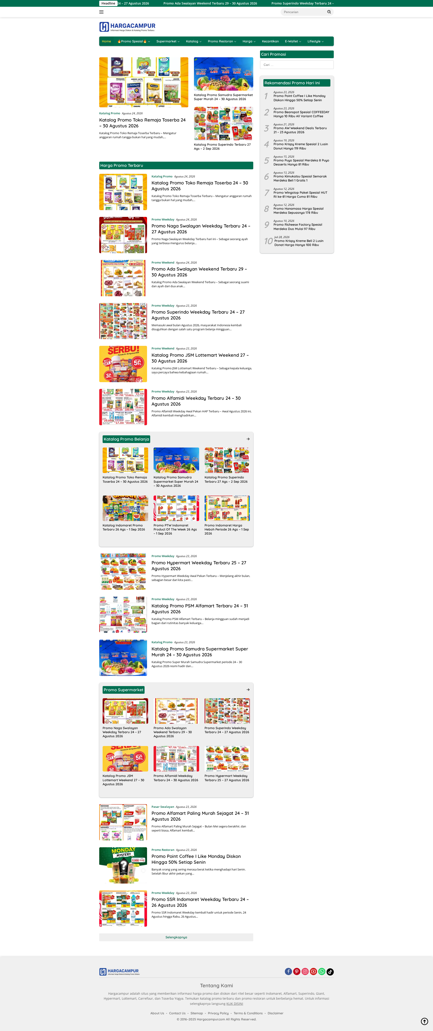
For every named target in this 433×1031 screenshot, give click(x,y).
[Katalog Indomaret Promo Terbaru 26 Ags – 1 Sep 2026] (125, 508)
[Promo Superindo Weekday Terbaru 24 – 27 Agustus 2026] (123, 321)
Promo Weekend (163, 262)
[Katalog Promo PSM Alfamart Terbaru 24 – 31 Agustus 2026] (123, 615)
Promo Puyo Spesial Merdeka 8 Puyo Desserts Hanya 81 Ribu (301, 162)
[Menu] (102, 12)
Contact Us (177, 1013)
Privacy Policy (218, 1013)
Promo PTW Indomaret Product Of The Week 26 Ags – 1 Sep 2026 (175, 529)
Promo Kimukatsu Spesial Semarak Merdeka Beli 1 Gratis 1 (300, 178)
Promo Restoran (220, 41)
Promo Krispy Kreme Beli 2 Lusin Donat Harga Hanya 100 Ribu (298, 243)
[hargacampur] (127, 26)
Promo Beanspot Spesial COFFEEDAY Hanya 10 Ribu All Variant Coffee (301, 114)
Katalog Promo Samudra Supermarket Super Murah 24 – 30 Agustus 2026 (223, 97)
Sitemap (197, 1013)
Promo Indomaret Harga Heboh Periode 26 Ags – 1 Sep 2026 (227, 529)
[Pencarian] (329, 11)
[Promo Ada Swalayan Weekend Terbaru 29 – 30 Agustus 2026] (123, 278)
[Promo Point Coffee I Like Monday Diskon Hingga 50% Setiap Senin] (123, 865)
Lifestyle (314, 41)
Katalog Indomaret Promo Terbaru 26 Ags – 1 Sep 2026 (124, 527)
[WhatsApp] (321, 972)
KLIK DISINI (234, 1003)
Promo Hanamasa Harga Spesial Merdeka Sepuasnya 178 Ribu (299, 211)
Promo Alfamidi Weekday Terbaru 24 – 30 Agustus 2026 (176, 778)
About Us (157, 1013)
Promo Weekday (163, 219)
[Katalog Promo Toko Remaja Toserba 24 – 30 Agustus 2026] (143, 82)
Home (106, 41)
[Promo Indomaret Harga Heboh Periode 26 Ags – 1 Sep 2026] (227, 508)
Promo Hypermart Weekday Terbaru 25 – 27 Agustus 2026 (227, 778)
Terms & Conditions (248, 1013)
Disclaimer (275, 1013)
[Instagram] (305, 972)
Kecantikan (270, 41)
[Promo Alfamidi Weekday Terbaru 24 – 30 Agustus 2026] (123, 407)
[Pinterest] (296, 972)
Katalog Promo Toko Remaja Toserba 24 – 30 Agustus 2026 (125, 479)
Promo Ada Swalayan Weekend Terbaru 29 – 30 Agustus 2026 (167, 3)
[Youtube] (313, 972)
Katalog (192, 41)
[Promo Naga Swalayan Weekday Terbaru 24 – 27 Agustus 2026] (123, 235)
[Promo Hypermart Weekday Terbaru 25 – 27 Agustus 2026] (123, 571)
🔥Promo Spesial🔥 (132, 41)
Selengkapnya (176, 937)
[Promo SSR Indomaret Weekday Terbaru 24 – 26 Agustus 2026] (123, 908)
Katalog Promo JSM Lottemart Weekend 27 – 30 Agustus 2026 (123, 780)
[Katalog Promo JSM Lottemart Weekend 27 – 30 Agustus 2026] (123, 364)
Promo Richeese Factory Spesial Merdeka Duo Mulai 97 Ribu (298, 227)
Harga (247, 41)
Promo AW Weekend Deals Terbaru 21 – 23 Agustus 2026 (300, 130)
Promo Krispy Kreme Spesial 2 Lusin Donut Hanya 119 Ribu (301, 146)
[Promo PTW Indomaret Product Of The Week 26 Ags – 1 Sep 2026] (176, 508)
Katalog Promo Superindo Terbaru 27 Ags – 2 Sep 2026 (222, 146)
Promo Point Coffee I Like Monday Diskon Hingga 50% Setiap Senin (196, 859)
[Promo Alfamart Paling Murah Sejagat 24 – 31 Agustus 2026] (123, 822)
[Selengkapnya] (248, 439)
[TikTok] (330, 972)
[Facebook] (288, 972)
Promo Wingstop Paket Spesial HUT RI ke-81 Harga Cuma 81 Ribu (300, 195)
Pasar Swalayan (163, 807)
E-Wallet (291, 41)
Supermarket (166, 41)
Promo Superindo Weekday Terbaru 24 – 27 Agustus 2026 (273, 3)
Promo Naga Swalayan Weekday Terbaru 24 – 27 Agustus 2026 (122, 732)
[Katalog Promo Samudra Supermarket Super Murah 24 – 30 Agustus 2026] (223, 74)
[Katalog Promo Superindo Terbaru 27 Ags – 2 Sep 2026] (223, 123)
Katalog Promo (109, 113)
